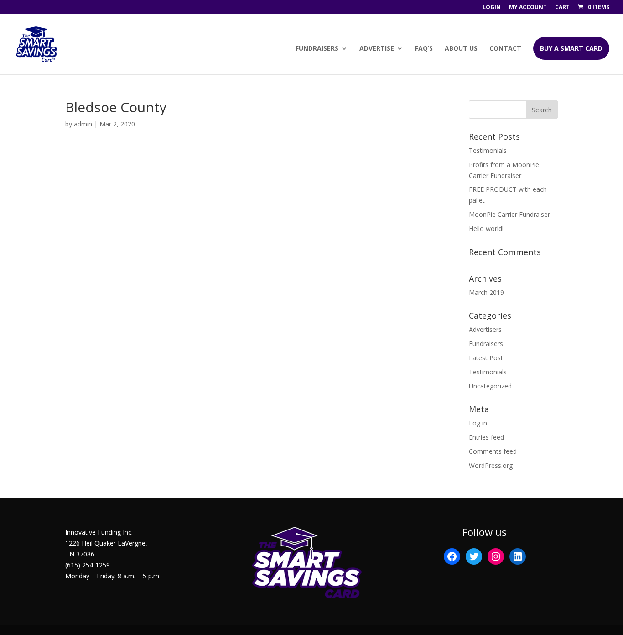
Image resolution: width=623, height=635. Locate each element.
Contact (505, 48)
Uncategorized (490, 386)
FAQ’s (424, 48)
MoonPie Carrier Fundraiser (509, 214)
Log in (478, 423)
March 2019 (486, 292)
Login (492, 8)
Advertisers (485, 329)
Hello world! (486, 228)
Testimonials (488, 150)
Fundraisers (317, 48)
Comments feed (493, 451)
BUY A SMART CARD (571, 48)
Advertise (376, 48)
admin (83, 124)
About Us (461, 48)
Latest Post (486, 357)
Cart (562, 8)
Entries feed (486, 437)
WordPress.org (491, 465)
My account (528, 8)
